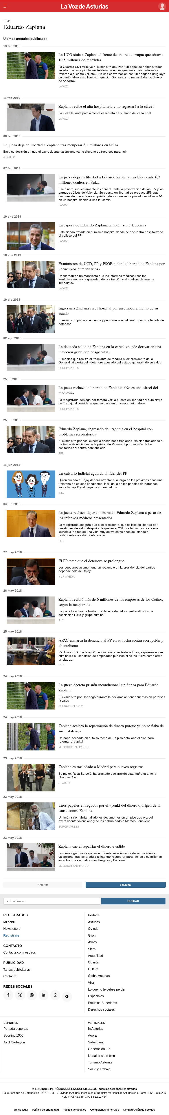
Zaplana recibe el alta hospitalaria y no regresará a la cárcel (106, 106)
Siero (92, 949)
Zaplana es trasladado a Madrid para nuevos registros (101, 766)
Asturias (94, 922)
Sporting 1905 (13, 1035)
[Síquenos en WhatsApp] (55, 995)
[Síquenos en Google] (67, 997)
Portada (93, 915)
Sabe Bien (95, 1042)
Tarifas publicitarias (17, 969)
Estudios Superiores (102, 1003)
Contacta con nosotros (19, 952)
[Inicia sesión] (161, 6)
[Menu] (6, 6)
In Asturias (95, 1029)
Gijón (92, 935)
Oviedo (93, 928)
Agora (92, 1035)
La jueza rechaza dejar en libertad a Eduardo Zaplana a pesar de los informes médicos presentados (110, 515)
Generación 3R (99, 1049)
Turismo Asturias (100, 1062)
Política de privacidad (45, 1109)
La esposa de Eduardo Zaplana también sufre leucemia (102, 225)
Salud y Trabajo (99, 1069)
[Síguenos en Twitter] (20, 995)
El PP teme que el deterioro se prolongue (91, 560)
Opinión (93, 962)
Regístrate (11, 935)
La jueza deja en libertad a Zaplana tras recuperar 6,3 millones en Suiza (60, 144)
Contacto (9, 976)
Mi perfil (9, 922)
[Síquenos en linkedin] (44, 995)
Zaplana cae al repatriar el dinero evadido (92, 846)
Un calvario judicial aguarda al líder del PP (93, 473)
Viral (91, 982)
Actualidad (95, 956)
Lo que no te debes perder (106, 989)
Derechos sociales (101, 1009)
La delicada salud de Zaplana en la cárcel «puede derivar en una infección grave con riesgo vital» (110, 349)
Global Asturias (99, 976)
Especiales (96, 996)
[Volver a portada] (84, 6)
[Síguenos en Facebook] (8, 995)
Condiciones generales (104, 1109)
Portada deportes (16, 1029)
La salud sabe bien (101, 1056)
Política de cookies (74, 1109)
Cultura (93, 969)
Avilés (92, 942)
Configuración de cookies (139, 1109)
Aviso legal (21, 1109)
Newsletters (11, 928)
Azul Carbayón (14, 1042)
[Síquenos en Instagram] (32, 995)
